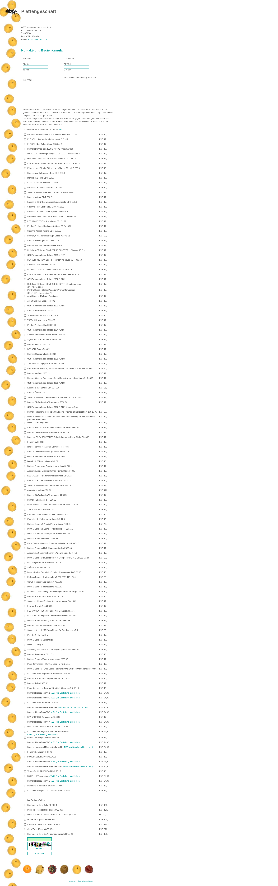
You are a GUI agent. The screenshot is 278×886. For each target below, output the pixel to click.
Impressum (72, 881)
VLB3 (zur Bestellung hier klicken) (65, 712)
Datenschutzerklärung (85, 881)
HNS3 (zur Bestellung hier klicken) (77, 766)
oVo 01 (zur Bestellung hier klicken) (42, 735)
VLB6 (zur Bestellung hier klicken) (65, 762)
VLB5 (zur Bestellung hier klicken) (65, 742)
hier (60, 129)
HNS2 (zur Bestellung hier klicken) (77, 747)
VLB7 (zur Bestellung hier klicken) (65, 781)
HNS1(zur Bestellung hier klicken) (72, 707)
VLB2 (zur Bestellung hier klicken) (65, 698)
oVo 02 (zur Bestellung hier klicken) (64, 776)
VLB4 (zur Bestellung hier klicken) (65, 722)
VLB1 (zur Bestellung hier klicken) (65, 693)
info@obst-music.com (37, 39)
